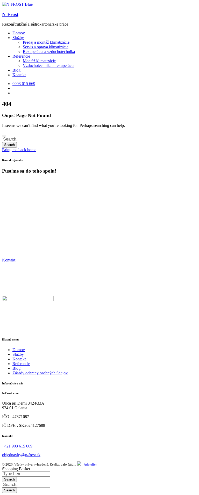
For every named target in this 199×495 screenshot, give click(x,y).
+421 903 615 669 (17, 446)
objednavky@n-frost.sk (21, 455)
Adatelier (90, 464)
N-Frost (10, 14)
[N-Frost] (17, 4)
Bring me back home (19, 150)
